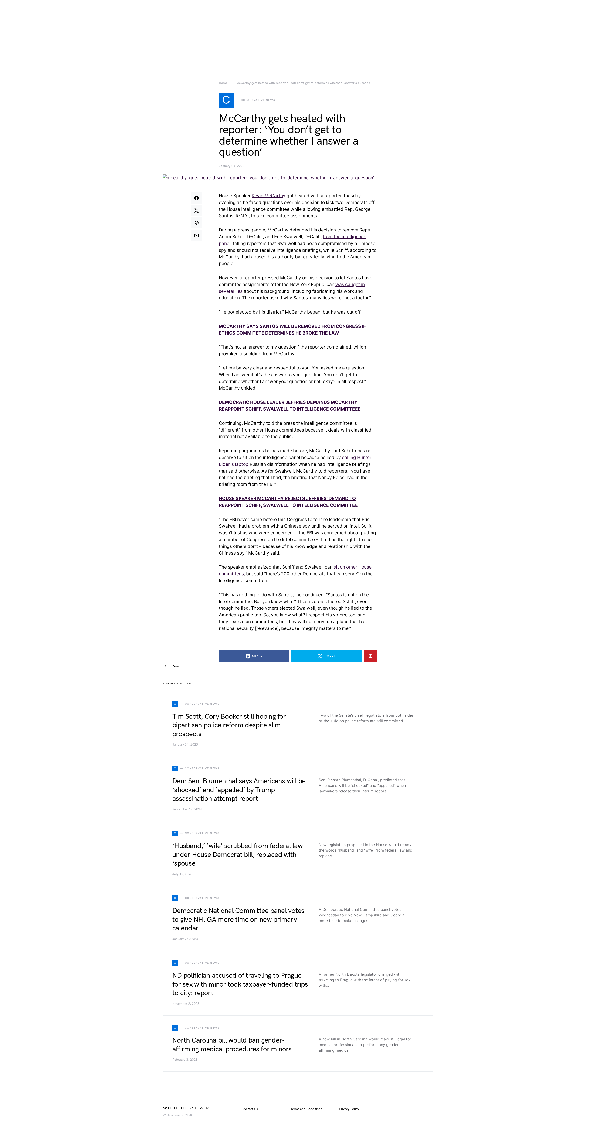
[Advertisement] (298, 32)
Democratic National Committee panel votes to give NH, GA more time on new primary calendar (238, 919)
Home (223, 83)
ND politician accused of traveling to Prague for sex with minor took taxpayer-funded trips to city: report (240, 984)
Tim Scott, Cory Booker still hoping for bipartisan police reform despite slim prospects (229, 725)
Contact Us (250, 1109)
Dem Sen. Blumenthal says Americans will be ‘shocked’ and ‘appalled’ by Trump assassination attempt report (239, 790)
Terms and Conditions (306, 1109)
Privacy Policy (349, 1109)
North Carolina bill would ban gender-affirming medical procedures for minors (231, 1044)
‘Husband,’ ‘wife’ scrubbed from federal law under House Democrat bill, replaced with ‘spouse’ (237, 855)
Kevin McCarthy (268, 195)
